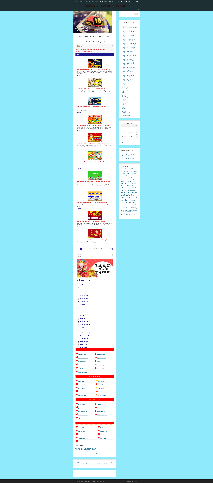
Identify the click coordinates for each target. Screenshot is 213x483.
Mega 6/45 (85, 453)
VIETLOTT (108, 4)
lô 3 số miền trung (103, 438)
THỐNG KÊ (114, 4)
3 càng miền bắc (101, 388)
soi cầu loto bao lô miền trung (128, 59)
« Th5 (122, 142)
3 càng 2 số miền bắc (82, 391)
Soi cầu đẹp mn (119, 1)
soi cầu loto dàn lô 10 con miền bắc (129, 36)
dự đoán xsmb (128, 176)
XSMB (85, 4)
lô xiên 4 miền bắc (81, 388)
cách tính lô (126, 171)
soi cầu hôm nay (129, 203)
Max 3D (124, 100)
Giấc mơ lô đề (135, 1)
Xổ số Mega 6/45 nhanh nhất (97, 453)
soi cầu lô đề (127, 207)
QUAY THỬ (76, 6)
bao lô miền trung (103, 431)
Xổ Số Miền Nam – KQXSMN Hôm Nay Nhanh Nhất (86, 446)
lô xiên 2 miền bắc (81, 384)
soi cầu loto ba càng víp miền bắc (129, 30)
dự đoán (127, 173)
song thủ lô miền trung (104, 434)
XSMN (89, 4)
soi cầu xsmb (127, 208)
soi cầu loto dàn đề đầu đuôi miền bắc (129, 35)
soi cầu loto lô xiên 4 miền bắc (128, 52)
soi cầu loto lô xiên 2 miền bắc (128, 50)
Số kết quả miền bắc (126, 112)
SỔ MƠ (132, 4)
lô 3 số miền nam (81, 418)
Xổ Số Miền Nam (125, 214)
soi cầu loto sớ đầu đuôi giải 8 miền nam (130, 80)
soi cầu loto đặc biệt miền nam (128, 76)
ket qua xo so (125, 187)
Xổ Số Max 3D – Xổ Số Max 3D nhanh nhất (84, 450)
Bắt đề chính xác (128, 1)
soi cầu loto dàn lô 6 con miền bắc (129, 39)
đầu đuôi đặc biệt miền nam (102, 415)
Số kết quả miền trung (127, 113)
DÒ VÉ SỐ (127, 4)
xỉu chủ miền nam (81, 404)
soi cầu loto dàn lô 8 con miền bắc (129, 40)
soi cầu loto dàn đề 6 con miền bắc (129, 46)
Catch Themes (135, 481)
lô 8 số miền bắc (101, 381)
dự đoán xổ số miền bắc (127, 177)
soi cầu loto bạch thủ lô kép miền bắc (129, 32)
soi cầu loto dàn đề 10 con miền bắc (129, 48)
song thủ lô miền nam (101, 411)
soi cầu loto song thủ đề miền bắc (129, 54)
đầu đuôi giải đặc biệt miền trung (84, 441)
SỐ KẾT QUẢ (83, 6)
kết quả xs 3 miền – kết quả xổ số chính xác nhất (85, 449)
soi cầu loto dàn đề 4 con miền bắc (129, 44)
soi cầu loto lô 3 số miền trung (128, 64)
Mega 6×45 (125, 99)
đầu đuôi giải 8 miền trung (83, 438)
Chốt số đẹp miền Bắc (128, 170)
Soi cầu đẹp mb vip (103, 1)
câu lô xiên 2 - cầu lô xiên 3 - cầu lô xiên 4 (88, 39)
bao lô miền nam (100, 408)
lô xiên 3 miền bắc (101, 384)
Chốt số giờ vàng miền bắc (125, 168)
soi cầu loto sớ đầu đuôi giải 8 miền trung (130, 66)
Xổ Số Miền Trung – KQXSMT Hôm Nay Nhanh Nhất (86, 448)
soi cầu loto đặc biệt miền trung (128, 62)
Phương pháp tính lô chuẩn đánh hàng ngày (129, 190)
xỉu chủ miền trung (81, 427)
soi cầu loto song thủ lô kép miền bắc (129, 55)
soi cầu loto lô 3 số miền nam (128, 79)
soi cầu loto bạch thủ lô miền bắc (128, 34)
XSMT (94, 4)
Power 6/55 (125, 103)
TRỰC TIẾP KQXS (77, 4)
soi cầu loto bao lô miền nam (128, 74)
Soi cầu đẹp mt (111, 1)
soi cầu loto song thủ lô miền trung (129, 70)
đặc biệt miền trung (104, 427)
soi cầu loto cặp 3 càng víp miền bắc (129, 43)
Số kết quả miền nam (126, 115)
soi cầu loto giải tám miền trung (128, 63)
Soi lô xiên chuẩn (130, 211)
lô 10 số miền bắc (101, 391)
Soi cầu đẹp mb (95, 1)
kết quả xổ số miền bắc (131, 187)
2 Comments (98, 39)
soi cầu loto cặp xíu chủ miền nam (129, 75)
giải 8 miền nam (81, 408)
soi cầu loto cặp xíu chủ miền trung (129, 60)
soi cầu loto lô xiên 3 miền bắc (128, 51)
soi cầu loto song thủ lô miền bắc (128, 56)
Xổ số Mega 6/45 (90, 453)
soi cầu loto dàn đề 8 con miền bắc (129, 47)
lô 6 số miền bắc (81, 381)
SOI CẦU (120, 4)
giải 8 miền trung (81, 431)
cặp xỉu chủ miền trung (82, 434)
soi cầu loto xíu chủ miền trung (128, 71)
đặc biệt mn (99, 404)
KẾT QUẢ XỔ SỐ (100, 4)
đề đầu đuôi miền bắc (82, 395)
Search (136, 14)
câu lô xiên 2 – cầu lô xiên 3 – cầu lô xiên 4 (82, 1)
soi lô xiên (126, 211)
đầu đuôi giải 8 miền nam (83, 415)
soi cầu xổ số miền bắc (132, 210)
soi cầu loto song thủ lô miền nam (129, 84)
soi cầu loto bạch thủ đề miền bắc (129, 31)
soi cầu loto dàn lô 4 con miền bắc (129, 38)
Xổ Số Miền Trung (132, 214)
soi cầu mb (131, 207)
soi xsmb (134, 211)
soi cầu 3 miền (126, 192)
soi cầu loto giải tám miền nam (128, 78)
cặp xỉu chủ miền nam (82, 411)
